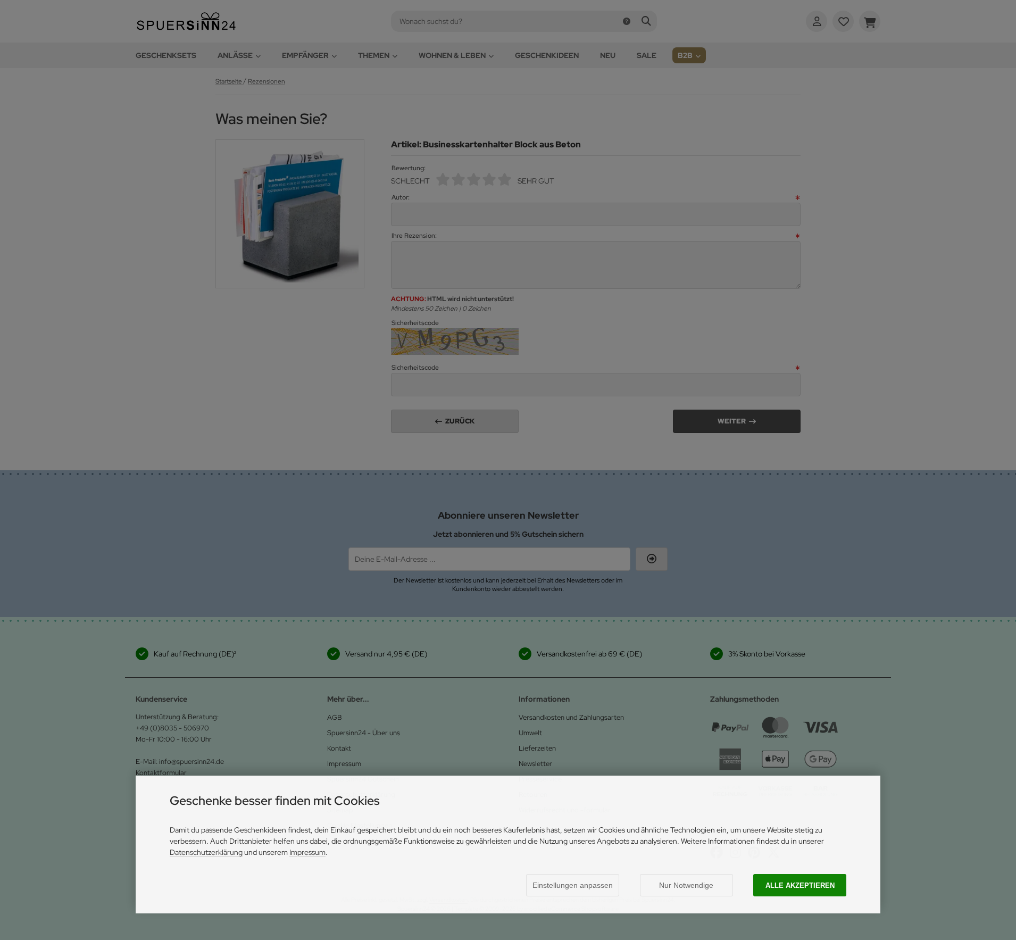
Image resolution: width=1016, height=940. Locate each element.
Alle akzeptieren (800, 885)
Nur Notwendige (686, 885)
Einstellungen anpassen (572, 885)
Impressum (307, 852)
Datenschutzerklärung (206, 852)
